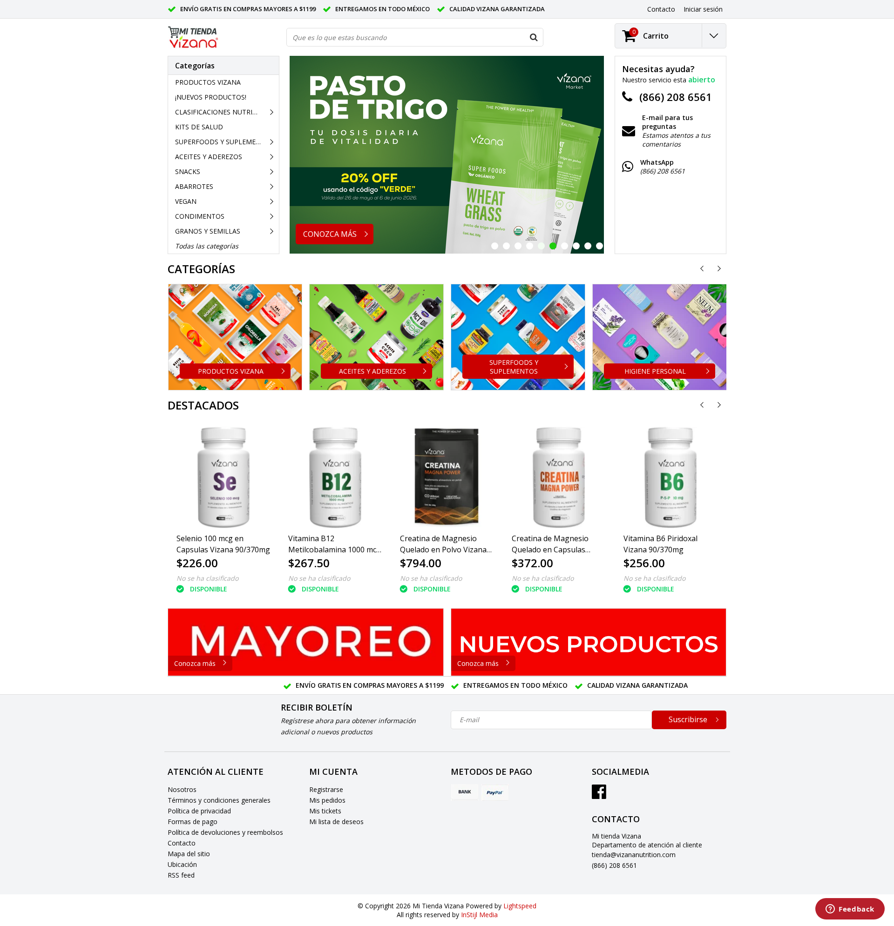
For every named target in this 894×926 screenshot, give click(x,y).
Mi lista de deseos (336, 821)
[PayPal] (495, 792)
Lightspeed (519, 905)
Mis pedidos (327, 800)
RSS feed (181, 875)
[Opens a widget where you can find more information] (850, 909)
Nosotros (182, 789)
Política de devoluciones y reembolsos (225, 832)
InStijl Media (479, 914)
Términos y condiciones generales (219, 800)
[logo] (194, 37)
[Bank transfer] (465, 792)
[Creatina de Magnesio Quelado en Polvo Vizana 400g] (447, 477)
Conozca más (195, 663)
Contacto (182, 843)
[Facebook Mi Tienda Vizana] (599, 795)
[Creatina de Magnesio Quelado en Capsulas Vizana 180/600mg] (559, 477)
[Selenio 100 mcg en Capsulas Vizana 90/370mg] (223, 477)
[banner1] (305, 642)
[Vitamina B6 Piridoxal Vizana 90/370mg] (670, 477)
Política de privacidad (199, 810)
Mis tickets (325, 810)
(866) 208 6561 (614, 865)
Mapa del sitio (189, 853)
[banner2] (588, 642)
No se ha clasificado (207, 578)
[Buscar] (533, 37)
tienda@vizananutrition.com (634, 854)
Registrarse (326, 789)
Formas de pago (192, 821)
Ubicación (182, 864)
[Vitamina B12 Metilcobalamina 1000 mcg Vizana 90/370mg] (335, 477)
